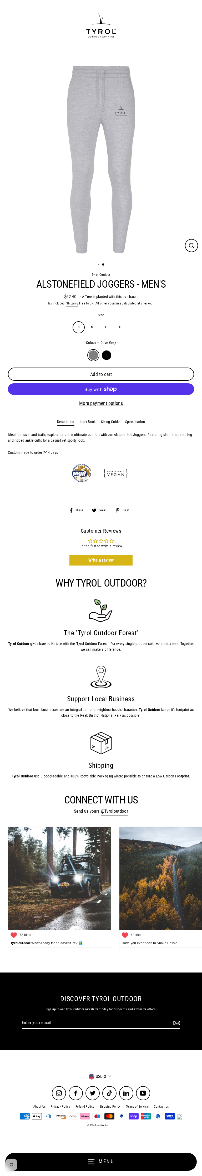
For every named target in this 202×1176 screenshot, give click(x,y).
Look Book (88, 422)
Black (106, 355)
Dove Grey (93, 355)
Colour (101, 342)
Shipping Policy (109, 1106)
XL (120, 327)
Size (101, 315)
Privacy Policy (60, 1106)
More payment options (101, 403)
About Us (39, 1106)
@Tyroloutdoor (114, 811)
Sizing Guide (110, 422)
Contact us (161, 1106)
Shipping (72, 303)
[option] (101, 158)
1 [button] (99, 265)
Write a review (101, 560)
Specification (135, 422)
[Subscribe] (176, 1023)
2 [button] (103, 264)
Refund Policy (84, 1106)
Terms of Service (137, 1106)
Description (65, 422)
